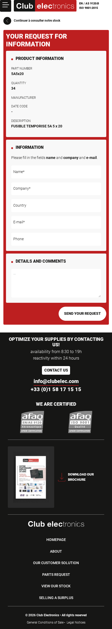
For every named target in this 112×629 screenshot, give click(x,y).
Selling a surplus (56, 598)
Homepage (56, 540)
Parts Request (56, 574)
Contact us (56, 370)
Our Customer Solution (56, 563)
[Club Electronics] (45, 6)
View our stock (56, 586)
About (56, 551)
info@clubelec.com (56, 381)
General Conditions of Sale (45, 622)
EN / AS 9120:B (89, 3)
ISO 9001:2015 (88, 8)
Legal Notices (76, 622)
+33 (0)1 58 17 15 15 (56, 389)
